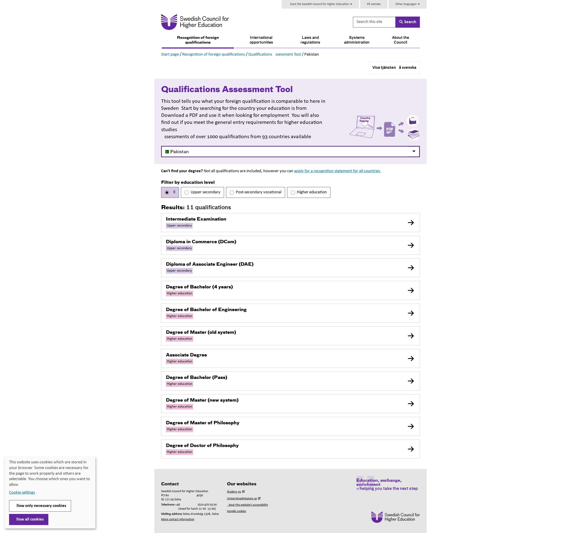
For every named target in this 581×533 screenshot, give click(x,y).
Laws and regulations (310, 40)
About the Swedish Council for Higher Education (319, 4)
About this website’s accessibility (247, 505)
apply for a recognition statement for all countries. (337, 171)
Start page (170, 54)
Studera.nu (236, 492)
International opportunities (261, 40)
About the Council (400, 40)
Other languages (406, 4)
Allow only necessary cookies (40, 506)
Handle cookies (236, 511)
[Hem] (239, 22)
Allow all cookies (29, 519)
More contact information (177, 519)
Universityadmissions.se (244, 498)
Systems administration (356, 40)
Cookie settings (22, 493)
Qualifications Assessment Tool (274, 54)
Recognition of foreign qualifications (198, 40)
